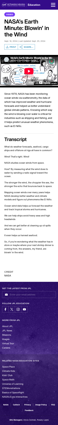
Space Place (8, 366)
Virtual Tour (8, 343)
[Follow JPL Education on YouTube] (24, 309)
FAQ (53, 404)
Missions (6, 334)
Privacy (27, 404)
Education (34, 5)
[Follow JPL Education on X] (11, 309)
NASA (5, 404)
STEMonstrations (11, 388)
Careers (6, 347)
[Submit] (5, 295)
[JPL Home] (17, 5)
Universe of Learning (12, 384)
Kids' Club (7, 375)
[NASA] (4, 5)
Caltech (16, 404)
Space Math (8, 379)
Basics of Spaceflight (13, 392)
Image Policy (41, 404)
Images (5, 339)
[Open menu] (53, 5)
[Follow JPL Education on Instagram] (18, 309)
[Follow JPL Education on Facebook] (5, 309)
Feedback (29, 410)
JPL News (7, 330)
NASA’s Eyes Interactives (15, 396)
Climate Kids (8, 371)
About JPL (7, 326)
